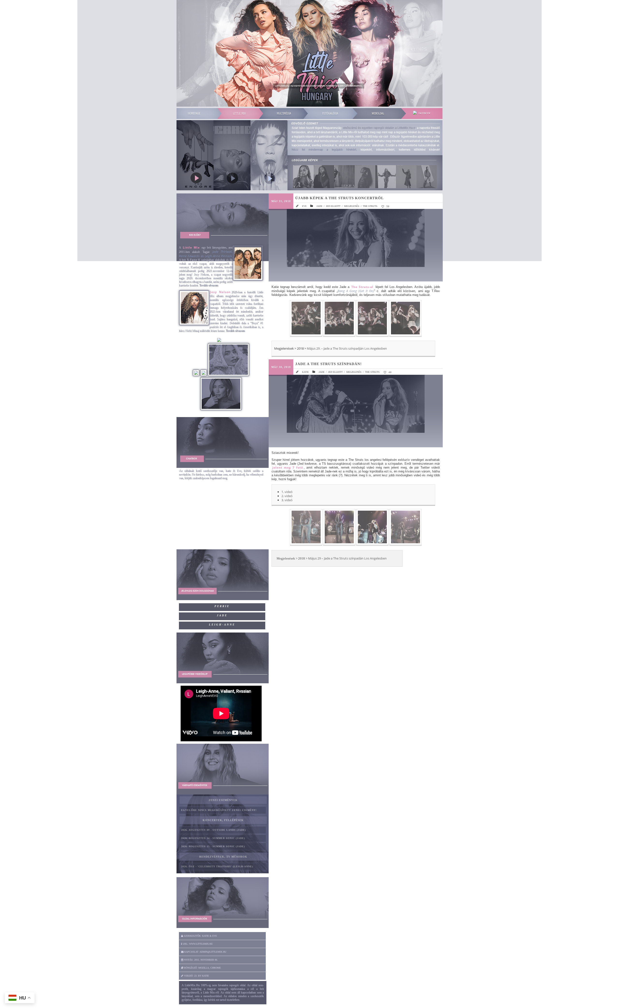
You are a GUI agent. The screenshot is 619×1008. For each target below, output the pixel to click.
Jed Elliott (333, 206)
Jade (319, 206)
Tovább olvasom (208, 285)
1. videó (287, 492)
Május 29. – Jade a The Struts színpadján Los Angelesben (347, 348)
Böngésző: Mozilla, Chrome (202, 967)
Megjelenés (351, 206)
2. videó (287, 496)
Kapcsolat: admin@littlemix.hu (205, 951)
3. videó (287, 500)
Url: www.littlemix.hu (197, 943)
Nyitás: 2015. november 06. (200, 959)
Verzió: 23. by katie (196, 975)
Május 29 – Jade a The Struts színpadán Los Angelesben (347, 558)
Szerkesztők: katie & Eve (200, 935)
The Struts (370, 206)
